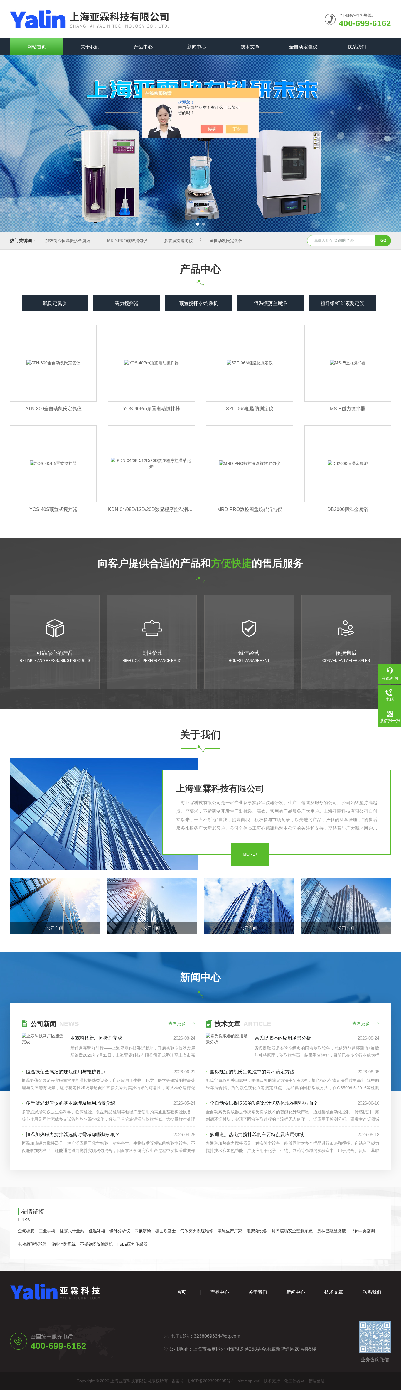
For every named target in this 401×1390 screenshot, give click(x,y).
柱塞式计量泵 (72, 1231)
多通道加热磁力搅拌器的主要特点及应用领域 (257, 1134)
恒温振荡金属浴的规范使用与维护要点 (66, 1071)
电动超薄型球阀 (32, 1244)
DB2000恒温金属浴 (347, 509)
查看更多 (177, 1023)
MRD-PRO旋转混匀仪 (127, 240)
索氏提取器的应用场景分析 (283, 1037)
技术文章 (250, 46)
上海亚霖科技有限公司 (220, 788)
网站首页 (36, 46)
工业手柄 (47, 1231)
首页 (181, 1292)
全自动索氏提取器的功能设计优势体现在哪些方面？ (264, 1103)
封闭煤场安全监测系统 (292, 1231)
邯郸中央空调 (362, 1231)
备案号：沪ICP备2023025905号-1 (202, 1381)
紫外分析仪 (119, 1231)
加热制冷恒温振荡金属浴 (67, 240)
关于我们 (90, 46)
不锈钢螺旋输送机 (96, 1244)
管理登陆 (316, 1381)
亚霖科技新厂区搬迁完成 (96, 1037)
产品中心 (143, 46)
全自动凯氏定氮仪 (226, 240)
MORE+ (250, 854)
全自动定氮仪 (303, 46)
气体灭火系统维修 (196, 1231)
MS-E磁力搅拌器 (347, 408)
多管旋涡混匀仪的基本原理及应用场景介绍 (70, 1103)
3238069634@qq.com (217, 1336)
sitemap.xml (249, 1381)
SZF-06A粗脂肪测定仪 (249, 408)
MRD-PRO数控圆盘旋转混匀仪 (249, 509)
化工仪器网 (294, 1381)
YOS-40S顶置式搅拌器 (53, 509)
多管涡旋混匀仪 (178, 240)
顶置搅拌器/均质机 (198, 303)
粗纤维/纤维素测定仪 (342, 303)
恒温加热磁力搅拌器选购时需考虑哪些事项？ (73, 1134)
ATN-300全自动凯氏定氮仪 (53, 408)
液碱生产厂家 (230, 1231)
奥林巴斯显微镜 (331, 1231)
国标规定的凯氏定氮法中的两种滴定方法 (252, 1071)
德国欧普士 (165, 1231)
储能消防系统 (63, 1244)
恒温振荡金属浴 (270, 303)
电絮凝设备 (257, 1231)
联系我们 (356, 46)
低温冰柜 (97, 1231)
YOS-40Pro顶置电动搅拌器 (151, 408)
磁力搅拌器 (127, 303)
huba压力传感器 (132, 1244)
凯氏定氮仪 (55, 303)
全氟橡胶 (26, 1231)
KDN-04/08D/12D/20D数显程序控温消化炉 (151, 509)
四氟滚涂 (142, 1231)
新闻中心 (196, 46)
